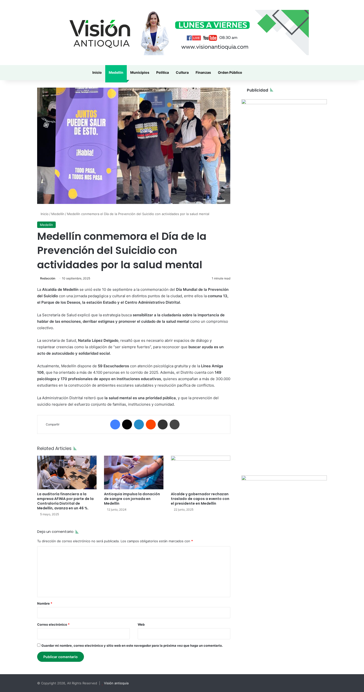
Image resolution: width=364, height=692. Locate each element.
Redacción (47, 278)
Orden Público (230, 72)
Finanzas (203, 72)
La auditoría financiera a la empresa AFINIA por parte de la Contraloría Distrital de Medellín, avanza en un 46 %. (65, 501)
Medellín (116, 72)
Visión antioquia (116, 683)
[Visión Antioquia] (182, 32)
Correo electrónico (53, 624)
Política (162, 72)
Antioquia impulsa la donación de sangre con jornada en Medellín (132, 499)
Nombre (44, 603)
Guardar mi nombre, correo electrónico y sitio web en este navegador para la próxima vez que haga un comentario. (132, 645)
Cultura (182, 72)
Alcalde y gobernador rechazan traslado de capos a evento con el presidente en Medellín (200, 499)
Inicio (97, 72)
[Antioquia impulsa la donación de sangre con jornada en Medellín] (133, 472)
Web (141, 624)
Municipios (139, 72)
